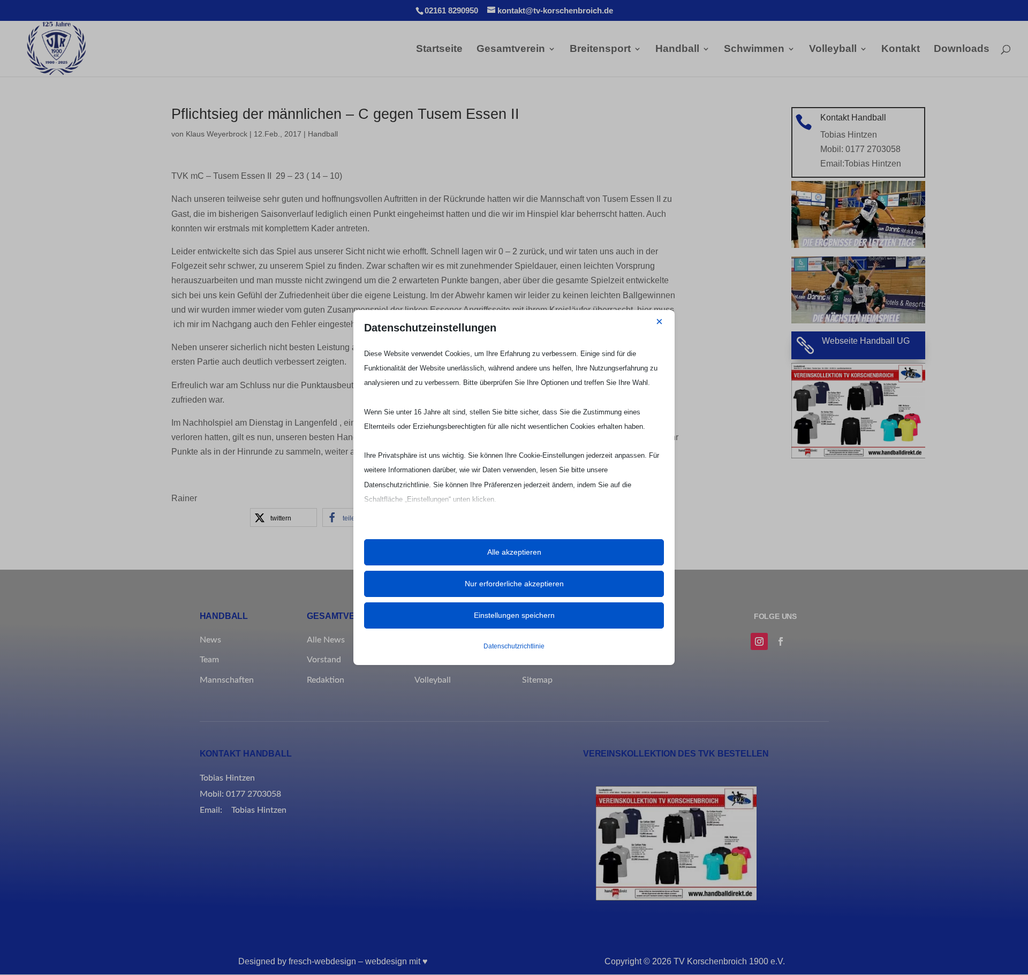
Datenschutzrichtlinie (514, 646)
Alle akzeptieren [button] (514, 552)
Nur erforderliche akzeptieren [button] (514, 583)
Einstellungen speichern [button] (514, 615)
